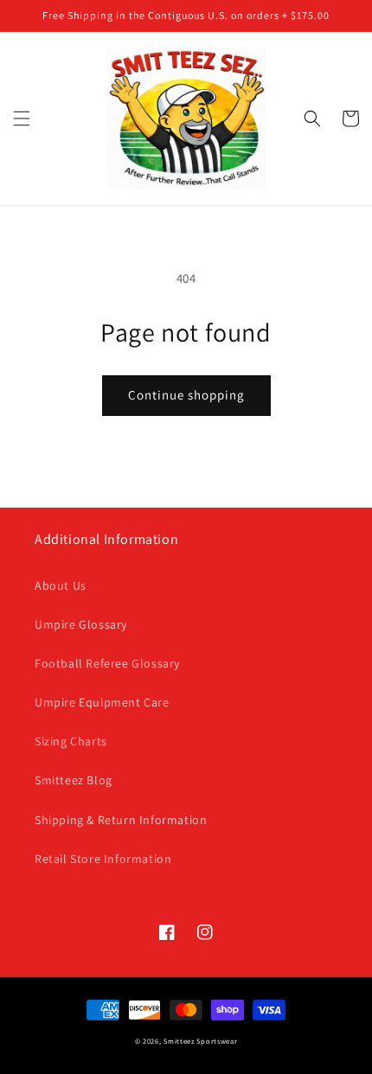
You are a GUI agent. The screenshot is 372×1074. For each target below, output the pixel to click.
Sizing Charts (71, 741)
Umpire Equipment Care (102, 702)
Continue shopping (186, 395)
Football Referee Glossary (107, 663)
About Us (61, 585)
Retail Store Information (103, 858)
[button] (22, 118)
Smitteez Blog (73, 780)
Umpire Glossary (81, 624)
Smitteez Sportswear (200, 1040)
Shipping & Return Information (121, 820)
